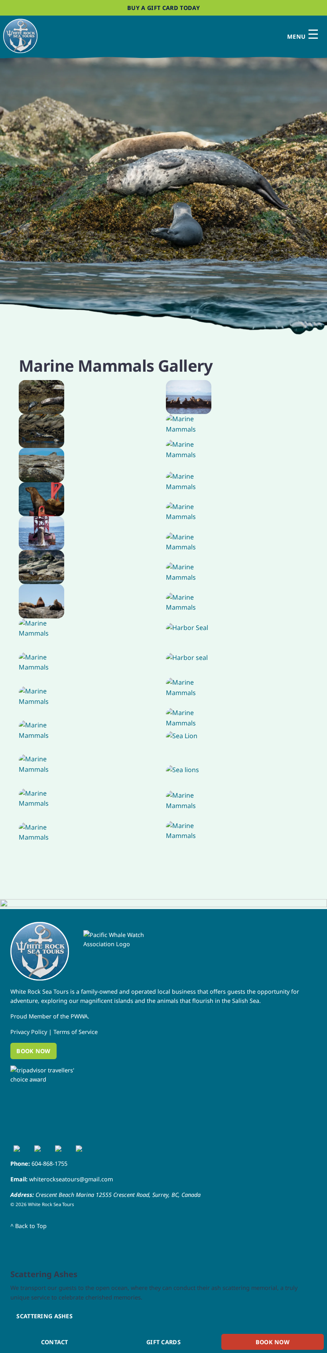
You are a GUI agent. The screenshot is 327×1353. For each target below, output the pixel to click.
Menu (303, 34)
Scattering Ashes (44, 1316)
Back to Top (28, 1226)
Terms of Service (75, 1032)
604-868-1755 (49, 1163)
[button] (163, 179)
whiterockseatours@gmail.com (71, 1179)
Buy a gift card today (163, 8)
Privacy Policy (28, 1032)
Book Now (33, 1051)
